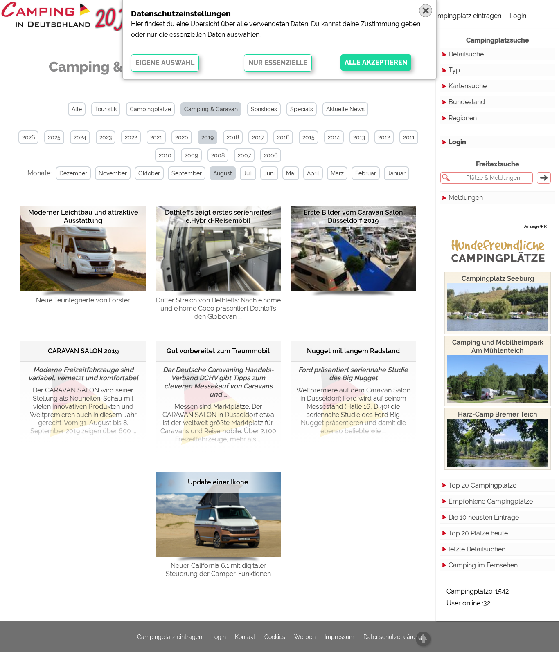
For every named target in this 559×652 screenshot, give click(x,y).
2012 (384, 137)
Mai (290, 173)
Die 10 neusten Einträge (484, 517)
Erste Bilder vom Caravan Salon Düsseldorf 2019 (353, 216)
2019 (207, 137)
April (313, 173)
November (113, 173)
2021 (156, 137)
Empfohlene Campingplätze (491, 501)
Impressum (339, 637)
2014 (334, 137)
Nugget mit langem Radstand (353, 351)
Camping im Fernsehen (483, 565)
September (186, 173)
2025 (54, 137)
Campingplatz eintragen (465, 16)
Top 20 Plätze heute (478, 533)
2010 (165, 155)
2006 (270, 155)
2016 (283, 137)
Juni (269, 173)
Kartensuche (468, 86)
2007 (244, 155)
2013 (359, 137)
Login (517, 16)
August (222, 173)
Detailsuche (466, 54)
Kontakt (245, 637)
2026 (28, 137)
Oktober (149, 173)
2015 (308, 137)
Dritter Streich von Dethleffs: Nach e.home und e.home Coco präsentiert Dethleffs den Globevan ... (218, 308)
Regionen (463, 118)
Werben (305, 637)
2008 (218, 155)
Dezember (73, 173)
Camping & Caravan (211, 109)
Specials (301, 109)
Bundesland (467, 102)
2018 (233, 137)
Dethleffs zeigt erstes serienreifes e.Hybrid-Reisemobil (218, 216)
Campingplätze (150, 109)
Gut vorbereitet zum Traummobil (218, 351)
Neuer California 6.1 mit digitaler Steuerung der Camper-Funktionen (218, 570)
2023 (105, 137)
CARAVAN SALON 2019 (83, 351)
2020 (181, 137)
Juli (247, 173)
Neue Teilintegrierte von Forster (83, 300)
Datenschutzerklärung (392, 637)
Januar (397, 173)
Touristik (106, 109)
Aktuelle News (345, 109)
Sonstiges (264, 109)
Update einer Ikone (218, 482)
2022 (131, 137)
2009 (191, 155)
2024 (80, 137)
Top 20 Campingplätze (482, 485)
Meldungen (466, 198)
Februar (365, 173)
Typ (454, 70)
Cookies (274, 637)
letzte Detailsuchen (477, 549)
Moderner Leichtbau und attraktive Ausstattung (83, 216)
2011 (409, 137)
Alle (77, 109)
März (337, 173)
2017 (258, 137)
